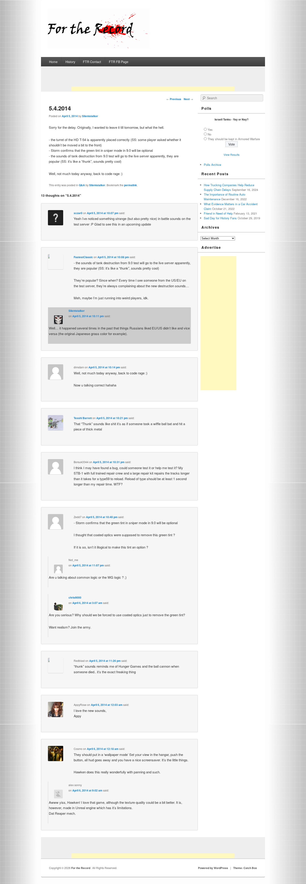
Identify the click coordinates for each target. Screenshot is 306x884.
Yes (210, 129)
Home (53, 61)
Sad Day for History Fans (220, 218)
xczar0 (78, 213)
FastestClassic (83, 257)
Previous (173, 99)
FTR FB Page (118, 61)
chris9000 (75, 597)
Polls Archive (212, 164)
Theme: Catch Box (245, 868)
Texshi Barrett (83, 418)
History (70, 61)
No (209, 134)
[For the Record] (99, 47)
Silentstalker (90, 116)
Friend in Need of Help (218, 213)
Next (188, 99)
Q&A (82, 185)
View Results (231, 154)
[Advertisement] (153, 80)
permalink (130, 185)
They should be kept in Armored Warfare (234, 139)
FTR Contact (92, 61)
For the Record (81, 868)
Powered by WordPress (213, 868)
